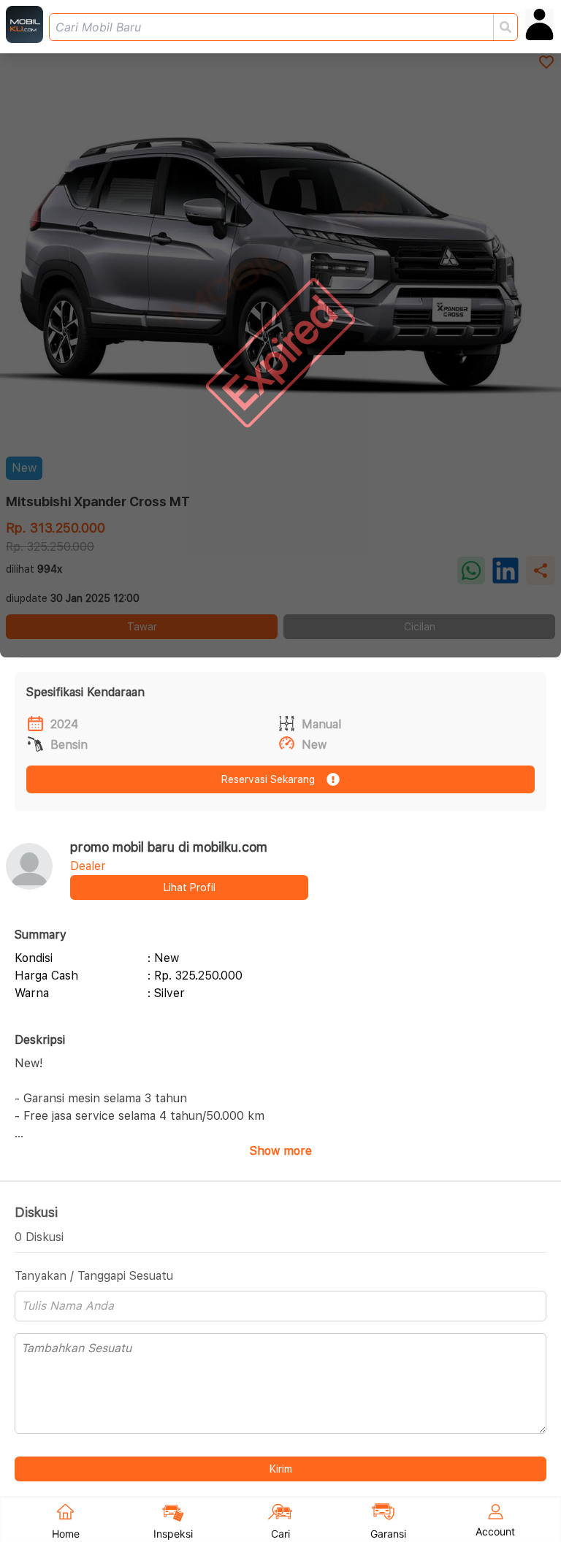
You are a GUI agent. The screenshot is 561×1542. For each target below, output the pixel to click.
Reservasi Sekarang (268, 779)
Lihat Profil (189, 887)
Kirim (281, 1469)
